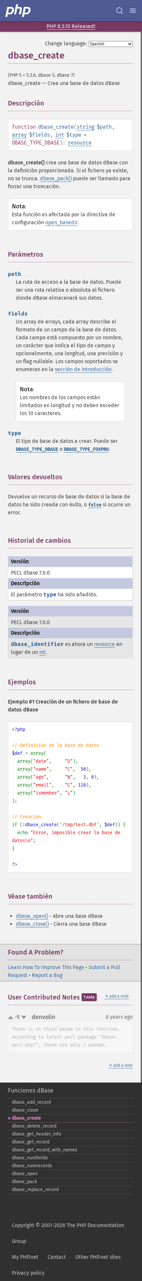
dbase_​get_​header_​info (36, 1134)
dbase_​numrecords (32, 1166)
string (85, 127)
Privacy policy (28, 1273)
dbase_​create (26, 1118)
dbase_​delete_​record (34, 1126)
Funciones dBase (30, 1090)
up (12, 1017)
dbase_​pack (24, 1181)
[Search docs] (119, 10)
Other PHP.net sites (98, 1257)
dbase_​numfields (30, 1158)
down (23, 1017)
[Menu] (132, 10)
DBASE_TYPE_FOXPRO (86, 449)
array (19, 135)
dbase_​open (25, 1173)
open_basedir (61, 222)
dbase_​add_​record (31, 1102)
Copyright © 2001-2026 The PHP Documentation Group (68, 1233)
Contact (57, 1257)
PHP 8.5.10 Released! (71, 26)
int (59, 135)
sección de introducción (83, 369)
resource (79, 143)
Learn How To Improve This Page (46, 967)
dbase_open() (32, 916)
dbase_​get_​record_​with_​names (44, 1150)
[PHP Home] (18, 10)
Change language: (66, 43)
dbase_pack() (56, 178)
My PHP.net (25, 1257)
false (94, 505)
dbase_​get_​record (31, 1142)
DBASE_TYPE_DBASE (37, 449)
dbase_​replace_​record (35, 1189)
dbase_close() (32, 924)
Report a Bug (47, 975)
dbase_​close (25, 1110)
